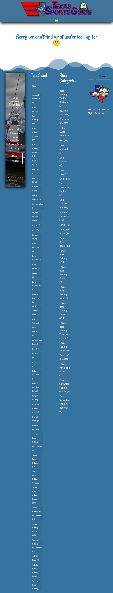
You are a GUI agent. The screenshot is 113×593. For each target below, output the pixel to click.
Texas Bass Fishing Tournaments (64, 330)
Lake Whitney (35, 331)
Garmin (36, 225)
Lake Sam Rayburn (36, 298)
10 (16, 181)
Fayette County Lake (35, 216)
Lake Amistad (35, 247)
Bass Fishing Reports (35, 150)
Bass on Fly (35, 163)
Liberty (36, 349)
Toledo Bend (35, 558)
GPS (35, 230)
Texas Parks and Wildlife (64, 367)
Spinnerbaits (37, 449)
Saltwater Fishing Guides (36, 408)
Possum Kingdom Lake (35, 387)
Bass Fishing (35, 120)
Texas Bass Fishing (35, 461)
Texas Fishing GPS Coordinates (37, 513)
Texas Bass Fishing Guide (35, 477)
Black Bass (36, 171)
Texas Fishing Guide (35, 529)
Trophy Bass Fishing (36, 585)
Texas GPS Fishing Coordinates (37, 546)
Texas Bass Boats (62, 242)
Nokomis (35, 364)
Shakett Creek (35, 419)
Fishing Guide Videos (63, 132)
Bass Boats (36, 109)
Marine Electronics (64, 216)
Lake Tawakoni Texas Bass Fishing (15, 102)
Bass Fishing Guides (35, 134)
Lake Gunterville (36, 286)
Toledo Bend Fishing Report (36, 570)
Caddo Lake (35, 180)
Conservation (37, 206)
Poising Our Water (36, 375)
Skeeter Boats (35, 427)
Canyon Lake (35, 189)
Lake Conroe (36, 258)
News (62, 224)
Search (103, 76)
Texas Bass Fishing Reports (35, 495)
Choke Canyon (36, 197)
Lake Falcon (36, 266)
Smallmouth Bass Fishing (36, 438)
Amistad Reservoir (36, 99)
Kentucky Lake (35, 237)
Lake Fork (36, 275)
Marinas (35, 356)
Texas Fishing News (63, 346)
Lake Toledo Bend (35, 310)
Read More (15, 158)
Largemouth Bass (37, 342)
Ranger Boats (35, 398)
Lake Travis (35, 321)
